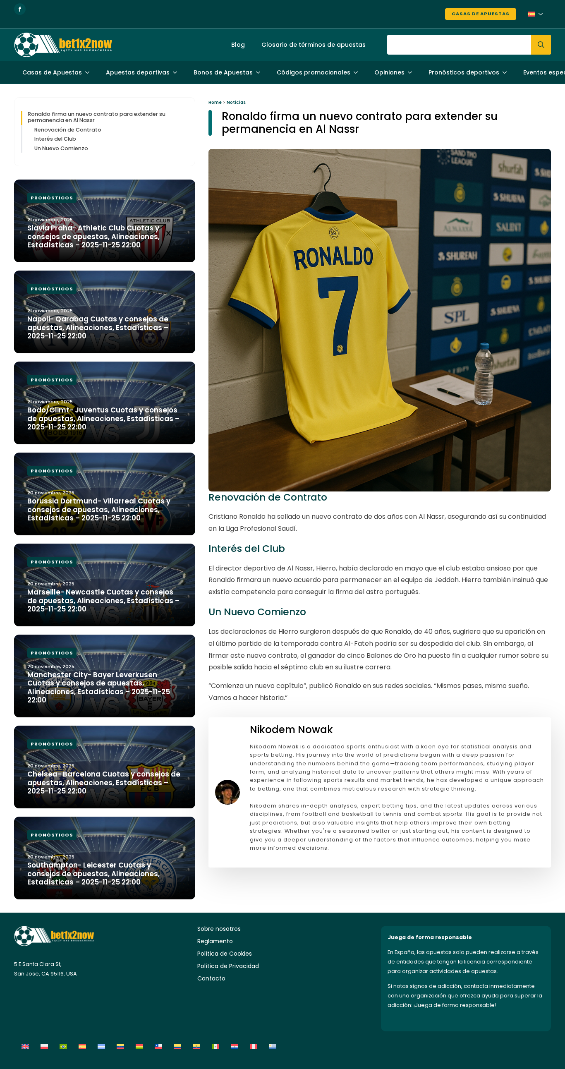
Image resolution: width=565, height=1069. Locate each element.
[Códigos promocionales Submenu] (358, 72)
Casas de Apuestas (481, 13)
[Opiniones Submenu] (412, 72)
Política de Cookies (224, 953)
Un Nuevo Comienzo (61, 148)
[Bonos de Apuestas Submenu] (260, 72)
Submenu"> (543, 14)
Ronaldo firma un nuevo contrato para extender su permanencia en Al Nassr (96, 117)
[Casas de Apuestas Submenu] (90, 72)
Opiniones (389, 72)
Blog (238, 45)
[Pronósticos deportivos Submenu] (507, 72)
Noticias (236, 102)
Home (215, 102)
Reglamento (215, 941)
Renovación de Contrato (67, 130)
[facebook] (20, 9)
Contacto (211, 978)
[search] (541, 45)
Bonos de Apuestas (223, 72)
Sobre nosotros (219, 929)
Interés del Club (55, 139)
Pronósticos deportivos (464, 72)
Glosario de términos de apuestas (313, 45)
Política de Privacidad (228, 966)
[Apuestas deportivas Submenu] (177, 72)
